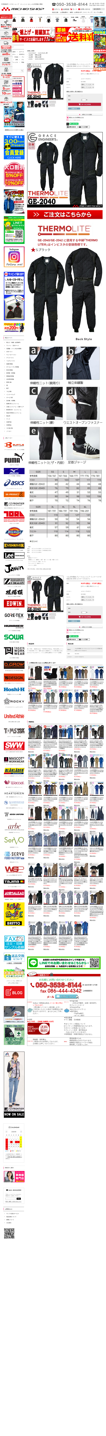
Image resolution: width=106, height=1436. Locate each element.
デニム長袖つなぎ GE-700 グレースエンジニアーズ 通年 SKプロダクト (35, 880)
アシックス (15, 62)
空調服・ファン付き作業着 (13, 348)
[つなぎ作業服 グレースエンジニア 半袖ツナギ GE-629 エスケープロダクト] (35, 702)
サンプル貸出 (98, 12)
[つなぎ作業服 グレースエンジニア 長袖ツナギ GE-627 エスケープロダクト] (66, 679)
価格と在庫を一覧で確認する (74, 91)
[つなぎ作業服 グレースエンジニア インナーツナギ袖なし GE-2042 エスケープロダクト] (35, 679)
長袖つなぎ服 (38, 56)
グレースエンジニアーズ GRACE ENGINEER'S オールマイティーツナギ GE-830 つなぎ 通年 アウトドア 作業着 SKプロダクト (35, 743)
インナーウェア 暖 (42, 52)
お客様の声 (78, 12)
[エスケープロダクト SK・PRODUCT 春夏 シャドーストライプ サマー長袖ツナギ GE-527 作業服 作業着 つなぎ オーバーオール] (50, 767)
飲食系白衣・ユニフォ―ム (13, 409)
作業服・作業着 (30, 50)
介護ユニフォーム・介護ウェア (15, 406)
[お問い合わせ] (84, 9)
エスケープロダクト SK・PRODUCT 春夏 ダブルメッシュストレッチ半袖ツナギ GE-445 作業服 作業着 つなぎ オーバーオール (81, 743)
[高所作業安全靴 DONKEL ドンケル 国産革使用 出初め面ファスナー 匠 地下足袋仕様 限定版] (50, 679)
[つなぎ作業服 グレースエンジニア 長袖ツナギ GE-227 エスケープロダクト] (81, 702)
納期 (71, 12)
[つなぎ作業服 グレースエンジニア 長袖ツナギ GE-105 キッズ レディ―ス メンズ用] (50, 702)
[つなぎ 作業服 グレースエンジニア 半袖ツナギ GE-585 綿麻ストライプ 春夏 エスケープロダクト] (35, 845)
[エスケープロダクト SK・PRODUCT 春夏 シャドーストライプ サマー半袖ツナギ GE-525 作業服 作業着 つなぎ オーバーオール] (35, 767)
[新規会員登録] (65, 9)
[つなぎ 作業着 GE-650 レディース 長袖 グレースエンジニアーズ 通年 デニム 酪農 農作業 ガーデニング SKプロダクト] (66, 845)
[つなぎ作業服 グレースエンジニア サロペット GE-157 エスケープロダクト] (81, 794)
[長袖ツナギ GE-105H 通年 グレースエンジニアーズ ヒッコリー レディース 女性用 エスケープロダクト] (66, 903)
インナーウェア (32, 52)
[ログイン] (56, 9)
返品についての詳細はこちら (76, 117)
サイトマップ (87, 12)
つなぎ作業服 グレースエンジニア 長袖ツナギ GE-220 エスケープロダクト (66, 707)
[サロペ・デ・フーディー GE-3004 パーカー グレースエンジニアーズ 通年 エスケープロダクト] (81, 876)
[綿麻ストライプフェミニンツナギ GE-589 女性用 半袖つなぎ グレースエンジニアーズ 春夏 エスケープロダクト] (66, 876)
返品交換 (55, 12)
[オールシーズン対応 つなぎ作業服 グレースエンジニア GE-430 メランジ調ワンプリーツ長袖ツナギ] (66, 767)
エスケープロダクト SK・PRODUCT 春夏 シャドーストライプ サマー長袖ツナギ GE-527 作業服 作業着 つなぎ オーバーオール (50, 773)
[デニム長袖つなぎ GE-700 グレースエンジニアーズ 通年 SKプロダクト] (35, 876)
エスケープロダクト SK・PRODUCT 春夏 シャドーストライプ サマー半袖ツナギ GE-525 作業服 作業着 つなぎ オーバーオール (35, 773)
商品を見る (31, 751)
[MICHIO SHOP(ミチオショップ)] (98, 10)
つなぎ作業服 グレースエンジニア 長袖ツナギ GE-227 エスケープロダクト (81, 707)
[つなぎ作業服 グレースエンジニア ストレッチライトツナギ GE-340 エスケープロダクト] (81, 767)
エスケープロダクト (39, 58)
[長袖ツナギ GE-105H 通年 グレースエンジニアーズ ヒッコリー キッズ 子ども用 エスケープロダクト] (81, 903)
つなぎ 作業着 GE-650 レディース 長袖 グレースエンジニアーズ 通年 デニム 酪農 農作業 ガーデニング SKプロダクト (66, 851)
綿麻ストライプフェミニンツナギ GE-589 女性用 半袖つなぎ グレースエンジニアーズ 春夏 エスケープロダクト (66, 881)
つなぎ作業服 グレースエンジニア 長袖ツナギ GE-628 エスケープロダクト (81, 683)
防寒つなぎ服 (38, 54)
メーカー (30, 58)
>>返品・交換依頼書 (14, 963)
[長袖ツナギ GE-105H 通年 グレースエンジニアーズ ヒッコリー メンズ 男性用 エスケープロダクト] (50, 903)
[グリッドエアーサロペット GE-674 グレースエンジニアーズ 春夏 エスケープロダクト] (50, 876)
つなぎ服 (30, 54)
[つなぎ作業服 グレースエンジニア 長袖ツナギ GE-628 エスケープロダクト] (81, 679)
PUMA (16, 57)
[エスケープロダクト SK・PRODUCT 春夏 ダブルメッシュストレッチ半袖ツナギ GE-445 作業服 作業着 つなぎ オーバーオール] (81, 738)
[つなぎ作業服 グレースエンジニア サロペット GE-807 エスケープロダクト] (81, 819)
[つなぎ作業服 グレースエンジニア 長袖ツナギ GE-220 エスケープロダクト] (66, 702)
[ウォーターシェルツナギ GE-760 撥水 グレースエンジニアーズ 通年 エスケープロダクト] (35, 903)
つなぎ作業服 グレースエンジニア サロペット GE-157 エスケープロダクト (81, 799)
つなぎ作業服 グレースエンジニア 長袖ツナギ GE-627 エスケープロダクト (66, 683)
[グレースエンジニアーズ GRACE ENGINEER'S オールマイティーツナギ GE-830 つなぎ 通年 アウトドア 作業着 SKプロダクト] (35, 738)
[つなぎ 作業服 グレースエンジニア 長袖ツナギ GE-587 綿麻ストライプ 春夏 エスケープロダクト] (50, 845)
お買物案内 (64, 12)
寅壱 (17, 59)
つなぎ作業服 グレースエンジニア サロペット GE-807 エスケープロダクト (81, 823)
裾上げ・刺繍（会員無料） (13, 342)
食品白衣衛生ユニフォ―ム (13, 413)
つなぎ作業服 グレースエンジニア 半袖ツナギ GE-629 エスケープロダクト (35, 707)
